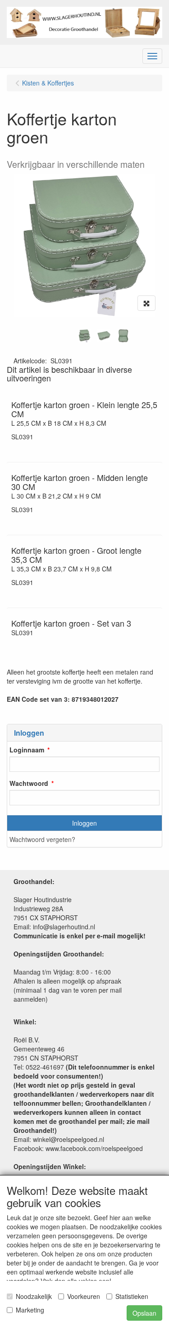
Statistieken (131, 1296)
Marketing (30, 1309)
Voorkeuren (83, 1296)
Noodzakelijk (34, 1296)
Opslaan (144, 1312)
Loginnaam (26, 749)
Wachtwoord (28, 783)
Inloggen (84, 823)
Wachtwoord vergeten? (42, 839)
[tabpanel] (84, 335)
